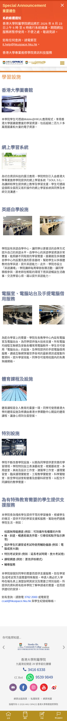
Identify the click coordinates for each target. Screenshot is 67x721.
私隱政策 (35, 698)
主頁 (8, 718)
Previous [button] (4, 647)
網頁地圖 (47, 698)
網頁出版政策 (20, 698)
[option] (33, 646)
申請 (41, 718)
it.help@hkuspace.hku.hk (20, 44)
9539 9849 (44, 677)
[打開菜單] (62, 62)
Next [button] (64, 647)
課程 (25, 718)
